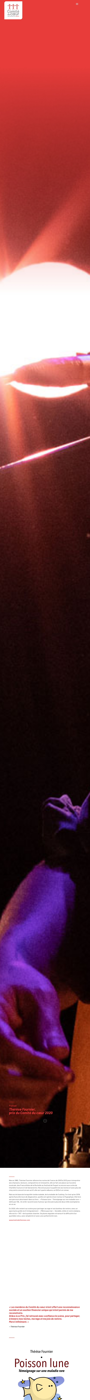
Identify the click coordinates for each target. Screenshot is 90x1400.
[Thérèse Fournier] (45, 1300)
